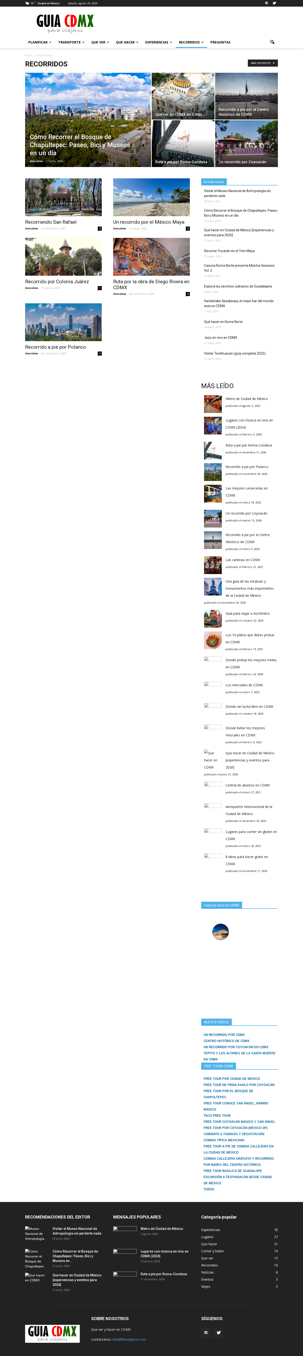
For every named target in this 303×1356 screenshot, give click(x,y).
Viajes (205, 1286)
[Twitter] (274, 3)
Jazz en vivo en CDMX (220, 337)
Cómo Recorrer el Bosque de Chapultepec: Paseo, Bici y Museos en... (75, 1256)
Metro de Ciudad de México (247, 398)
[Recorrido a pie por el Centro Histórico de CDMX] (246, 96)
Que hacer (125, 42)
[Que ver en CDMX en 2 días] (183, 96)
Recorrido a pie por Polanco (55, 347)
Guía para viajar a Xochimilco (248, 613)
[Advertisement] (192, 23)
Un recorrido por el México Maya (148, 222)
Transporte (69, 42)
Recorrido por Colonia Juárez (57, 281)
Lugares (207, 1237)
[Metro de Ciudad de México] (125, 1234)
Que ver (98, 42)
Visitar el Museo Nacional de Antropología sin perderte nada (237, 193)
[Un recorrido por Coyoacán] (246, 143)
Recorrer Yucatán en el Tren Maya (229, 251)
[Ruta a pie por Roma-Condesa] (183, 143)
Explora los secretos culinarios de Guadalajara (238, 286)
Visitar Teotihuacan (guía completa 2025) (235, 353)
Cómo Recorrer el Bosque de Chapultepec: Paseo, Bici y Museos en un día (241, 213)
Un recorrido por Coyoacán (246, 513)
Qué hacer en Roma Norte (223, 322)
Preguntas (220, 42)
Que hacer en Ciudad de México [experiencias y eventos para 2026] (239, 232)
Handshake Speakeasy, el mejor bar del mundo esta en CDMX (239, 303)
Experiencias (156, 42)
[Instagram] (266, 3)
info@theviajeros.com (129, 1339)
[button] (272, 42)
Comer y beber (212, 1251)
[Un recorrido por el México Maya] (151, 197)
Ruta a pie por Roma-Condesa (249, 445)
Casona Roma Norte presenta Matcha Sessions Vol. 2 (239, 268)
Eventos (207, 1279)
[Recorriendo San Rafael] (63, 197)
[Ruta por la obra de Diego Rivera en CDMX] (151, 257)
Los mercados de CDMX (244, 685)
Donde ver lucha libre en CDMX (249, 706)
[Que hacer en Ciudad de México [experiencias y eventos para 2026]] (37, 1281)
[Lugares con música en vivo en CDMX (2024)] (125, 1257)
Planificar (38, 42)
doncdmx (36, 161)
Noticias (207, 1272)
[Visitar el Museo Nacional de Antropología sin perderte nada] (37, 1234)
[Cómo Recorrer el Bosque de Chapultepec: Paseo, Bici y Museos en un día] (88, 126)
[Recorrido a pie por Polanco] (63, 322)
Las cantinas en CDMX (243, 560)
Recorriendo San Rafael (51, 222)
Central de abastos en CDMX (248, 785)
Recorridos (189, 42)
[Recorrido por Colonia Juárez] (63, 257)
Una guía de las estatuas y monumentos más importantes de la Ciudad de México (250, 588)
